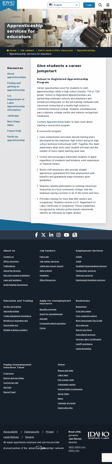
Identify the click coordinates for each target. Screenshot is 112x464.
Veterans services (84, 275)
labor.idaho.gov (77, 447)
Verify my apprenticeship (16, 138)
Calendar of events (67, 403)
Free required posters (86, 316)
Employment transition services (90, 280)
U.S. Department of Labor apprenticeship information (16, 103)
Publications (9, 266)
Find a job (44, 257)
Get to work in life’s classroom (55, 50)
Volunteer (44, 275)
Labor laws (63, 375)
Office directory (11, 261)
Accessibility (11, 431)
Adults (79, 257)
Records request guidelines (17, 275)
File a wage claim (66, 380)
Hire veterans (82, 325)
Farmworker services (86, 271)
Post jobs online (83, 311)
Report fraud (9, 392)
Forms (43, 328)
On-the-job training (12, 307)
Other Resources (48, 280)
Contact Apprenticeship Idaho (54, 121)
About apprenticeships (16, 75)
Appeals (44, 319)
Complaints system (67, 384)
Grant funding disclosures (16, 285)
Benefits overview (48, 309)
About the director (12, 271)
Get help (7, 387)
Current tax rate (11, 383)
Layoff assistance (84, 344)
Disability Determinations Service (91, 266)
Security (29, 437)
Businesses (81, 307)
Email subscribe (65, 408)
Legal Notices (11, 437)
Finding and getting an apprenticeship (16, 86)
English (58, 5)
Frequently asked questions (53, 323)
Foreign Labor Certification (88, 339)
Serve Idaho (63, 394)
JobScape (13, 115)
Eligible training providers (16, 330)
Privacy (50, 431)
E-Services (9, 373)
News (60, 398)
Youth (78, 261)
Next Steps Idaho (13, 123)
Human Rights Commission (70, 389)
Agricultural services (86, 335)
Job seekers (27, 50)
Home (13, 50)
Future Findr (14, 131)
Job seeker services (49, 261)
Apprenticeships (86, 50)
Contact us (9, 257)
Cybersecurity (31, 431)
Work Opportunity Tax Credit (89, 321)
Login (89, 5)
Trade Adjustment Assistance (17, 316)
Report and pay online (14, 378)
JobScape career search (51, 266)
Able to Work (46, 271)
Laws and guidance (13, 280)
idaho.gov (74, 450)
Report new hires (84, 330)
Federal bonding (83, 349)
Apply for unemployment (51, 314)
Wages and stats (65, 370)
